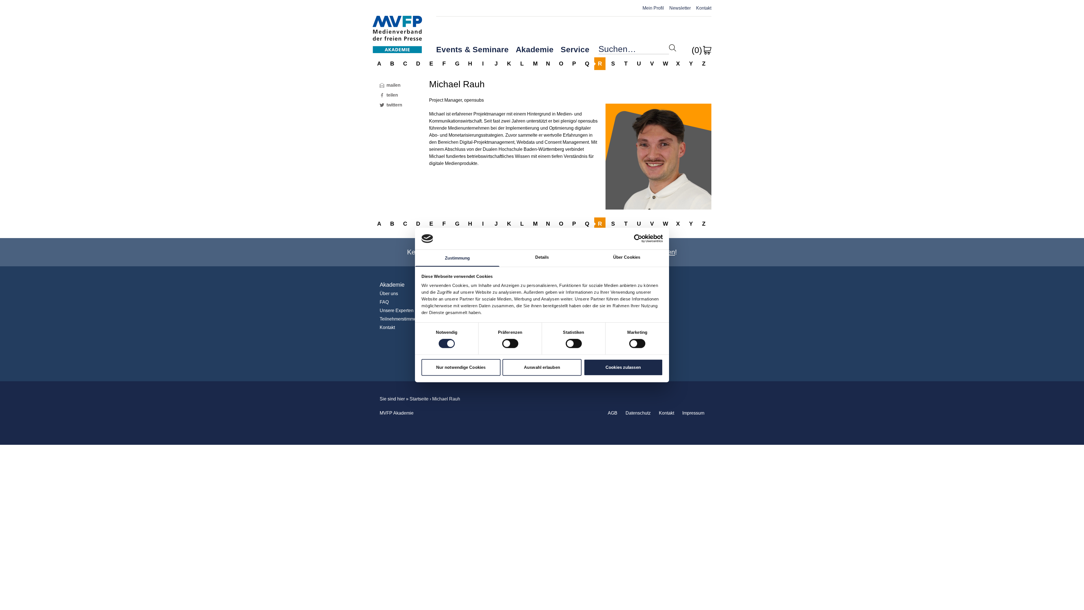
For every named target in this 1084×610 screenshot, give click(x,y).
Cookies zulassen (623, 367)
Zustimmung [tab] (457, 258)
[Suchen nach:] (633, 50)
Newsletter (680, 8)
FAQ (384, 302)
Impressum (693, 413)
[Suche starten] (672, 47)
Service (575, 49)
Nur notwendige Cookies (461, 367)
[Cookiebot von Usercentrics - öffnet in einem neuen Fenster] (638, 238)
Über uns (389, 293)
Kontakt (703, 8)
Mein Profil (653, 8)
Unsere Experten (397, 310)
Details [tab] (542, 257)
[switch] (510, 343)
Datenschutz (638, 413)
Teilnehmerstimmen (399, 319)
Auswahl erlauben (542, 367)
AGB (612, 413)
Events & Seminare (472, 49)
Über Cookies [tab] (626, 257)
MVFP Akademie (397, 28)
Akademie (535, 49)
